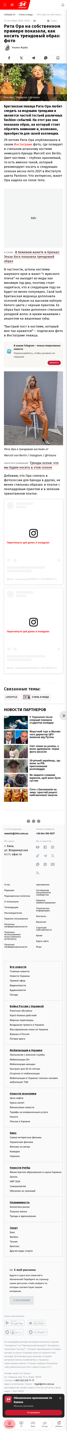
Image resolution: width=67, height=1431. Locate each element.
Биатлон (14, 1246)
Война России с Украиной (27, 1006)
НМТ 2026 (15, 1181)
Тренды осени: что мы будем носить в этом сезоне (31, 465)
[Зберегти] (58, 58)
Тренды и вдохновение (23, 1216)
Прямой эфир (17, 980)
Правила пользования (16, 919)
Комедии (15, 1151)
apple (38, 1323)
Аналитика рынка (20, 1206)
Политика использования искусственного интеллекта (12, 935)
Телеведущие (11, 907)
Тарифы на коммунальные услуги (29, 1112)
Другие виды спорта (21, 1250)
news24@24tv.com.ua (16, 833)
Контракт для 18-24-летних (25, 1068)
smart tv (14, 1332)
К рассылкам (22, 1300)
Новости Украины (20, 976)
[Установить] (33, 1405)
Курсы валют (17, 1102)
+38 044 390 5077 (45, 833)
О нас (7, 885)
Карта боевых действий (23, 1015)
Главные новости (20, 971)
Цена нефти (16, 1098)
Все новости (18, 967)
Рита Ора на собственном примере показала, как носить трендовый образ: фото (49, 15)
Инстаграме (23, 144)
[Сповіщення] (63, 5)
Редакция (9, 890)
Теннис (14, 1241)
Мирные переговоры (22, 1020)
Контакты (41, 916)
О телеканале (11, 902)
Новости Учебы (20, 1167)
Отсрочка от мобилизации (25, 1073)
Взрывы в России (19, 1034)
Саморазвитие (18, 1186)
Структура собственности (44, 929)
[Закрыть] (60, 1398)
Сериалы (15, 1156)
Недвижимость (20, 1202)
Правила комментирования (45, 901)
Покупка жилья (18, 1211)
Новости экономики (23, 1093)
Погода (14, 994)
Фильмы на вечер (20, 1146)
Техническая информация (43, 909)
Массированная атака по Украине (29, 1029)
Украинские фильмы (21, 1142)
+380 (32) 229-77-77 (24, 1380)
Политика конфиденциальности (15, 925)
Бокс (12, 1232)
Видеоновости (18, 985)
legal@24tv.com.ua (44, 1384)
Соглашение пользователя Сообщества (43, 892)
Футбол (14, 1237)
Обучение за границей (22, 1190)
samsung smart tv (38, 1332)
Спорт (14, 1228)
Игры (39, 947)
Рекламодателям (13, 913)
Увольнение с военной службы (27, 1054)
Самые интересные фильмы (25, 1137)
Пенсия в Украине (20, 1121)
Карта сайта (42, 941)
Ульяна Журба (20, 47)
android (14, 1323)
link (37, 847)
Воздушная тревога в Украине (27, 1024)
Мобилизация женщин (22, 1064)
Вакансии (41, 922)
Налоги (14, 1116)
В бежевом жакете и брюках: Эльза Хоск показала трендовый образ (32, 256)
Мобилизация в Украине (26, 1050)
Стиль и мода (26, 15)
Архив (39, 936)
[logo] (22, 4)
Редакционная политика (17, 896)
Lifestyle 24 (10, 15)
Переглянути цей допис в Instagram (28, 542)
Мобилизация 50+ (20, 1059)
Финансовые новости (22, 1107)
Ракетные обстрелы (21, 1010)
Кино (13, 1133)
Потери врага (17, 1038)
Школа (13, 1176)
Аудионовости (18, 990)
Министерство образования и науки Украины (36, 1172)
